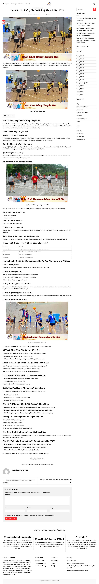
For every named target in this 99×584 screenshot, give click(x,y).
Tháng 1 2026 (80, 77)
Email (29, 508)
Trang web (52, 508)
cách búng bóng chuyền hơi (64, 295)
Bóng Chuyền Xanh (56, 126)
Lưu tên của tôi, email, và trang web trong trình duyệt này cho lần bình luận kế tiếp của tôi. (31, 515)
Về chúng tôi (54, 560)
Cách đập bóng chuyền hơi (11, 353)
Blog (77, 104)
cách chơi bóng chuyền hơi (20, 65)
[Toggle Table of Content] (12, 116)
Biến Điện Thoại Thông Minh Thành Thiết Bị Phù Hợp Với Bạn (85, 24)
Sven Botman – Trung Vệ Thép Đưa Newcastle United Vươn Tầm (85, 29)
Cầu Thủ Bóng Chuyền (82, 107)
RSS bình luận (80, 136)
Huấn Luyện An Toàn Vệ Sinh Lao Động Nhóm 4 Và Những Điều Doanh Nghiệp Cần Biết (86, 40)
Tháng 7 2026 (80, 59)
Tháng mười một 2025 (82, 83)
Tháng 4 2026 (80, 68)
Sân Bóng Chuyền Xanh (44, 15)
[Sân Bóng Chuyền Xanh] (49, 4)
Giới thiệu (14, 4)
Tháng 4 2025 (80, 89)
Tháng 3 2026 (80, 71)
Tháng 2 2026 (80, 74)
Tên (6, 508)
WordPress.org (80, 139)
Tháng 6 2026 (80, 62)
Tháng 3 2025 (80, 92)
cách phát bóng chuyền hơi (23, 158)
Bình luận (8, 494)
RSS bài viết (79, 134)
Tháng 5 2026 (80, 65)
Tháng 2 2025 (80, 95)
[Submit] (94, 9)
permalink (51, 464)
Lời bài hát (79, 115)
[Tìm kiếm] (94, 4)
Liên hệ (28, 4)
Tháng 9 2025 (80, 86)
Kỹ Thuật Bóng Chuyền (37, 8)
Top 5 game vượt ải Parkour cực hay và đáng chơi (86, 19)
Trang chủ (6, 4)
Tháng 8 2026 (80, 56)
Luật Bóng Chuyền (81, 119)
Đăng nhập (79, 130)
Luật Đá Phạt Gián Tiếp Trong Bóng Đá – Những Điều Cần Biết (85, 34)
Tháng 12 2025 (80, 80)
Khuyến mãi (79, 110)
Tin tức (20, 4)
